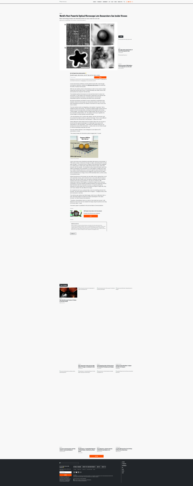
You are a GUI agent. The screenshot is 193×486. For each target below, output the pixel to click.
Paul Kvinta (80, 452)
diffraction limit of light (93, 85)
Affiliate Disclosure (89, 469)
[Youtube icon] (80, 472)
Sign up (100, 77)
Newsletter (120, 1)
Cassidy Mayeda (62, 451)
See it (91, 216)
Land (119, 48)
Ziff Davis (77, 478)
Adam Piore (118, 368)
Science (94, 1)
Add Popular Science (81, 20)
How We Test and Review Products (89, 466)
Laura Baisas (120, 52)
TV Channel (74, 469)
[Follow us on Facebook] (126, 1)
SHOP (123, 472)
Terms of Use (103, 79)
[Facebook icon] (74, 472)
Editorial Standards (77, 466)
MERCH (115, 1)
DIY (109, 1)
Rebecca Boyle (62, 20)
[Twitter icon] (76, 472)
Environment (105, 1)
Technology (99, 1)
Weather (79, 447)
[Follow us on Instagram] (130, 1)
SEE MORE (96, 456)
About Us (98, 466)
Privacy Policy (84, 80)
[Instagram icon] (78, 472)
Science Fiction (118, 364)
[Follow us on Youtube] (132, 1)
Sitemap (94, 469)
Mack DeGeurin (121, 68)
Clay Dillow (80, 368)
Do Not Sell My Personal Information (79, 480)
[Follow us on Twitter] (128, 1)
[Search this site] (124, 1)
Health (61, 13)
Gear (112, 1)
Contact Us (104, 466)
